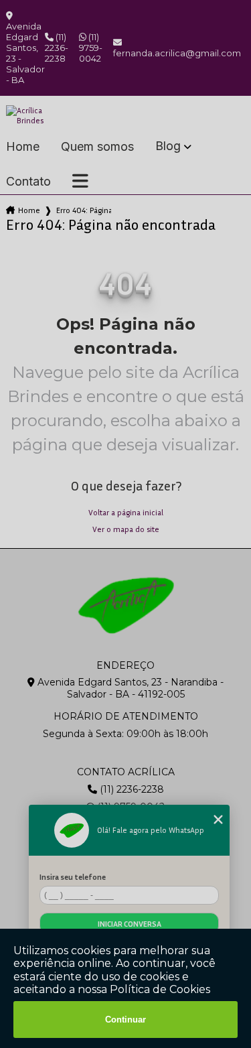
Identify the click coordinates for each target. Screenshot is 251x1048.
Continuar (125, 1019)
